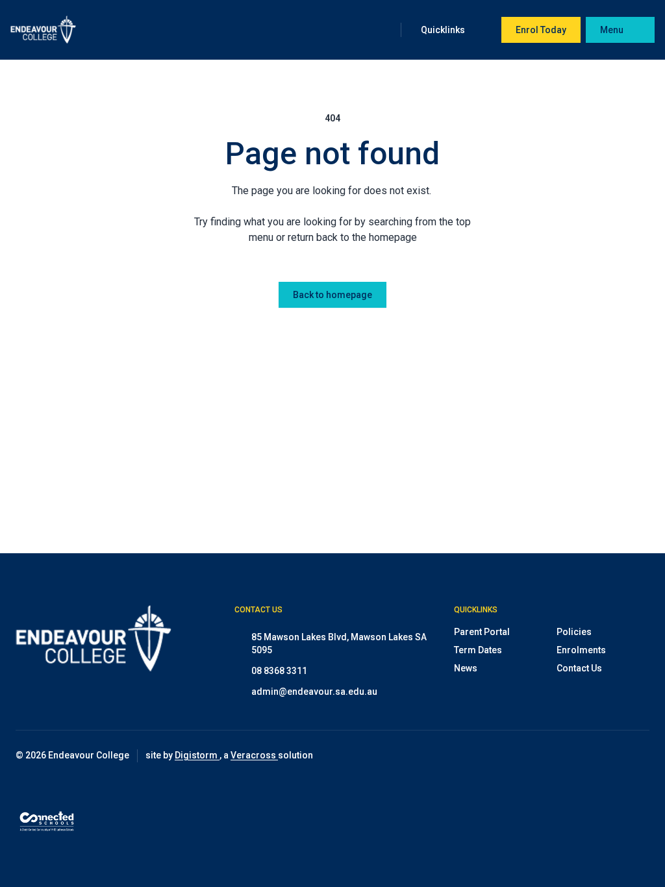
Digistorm (197, 755)
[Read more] (574, 756)
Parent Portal (482, 632)
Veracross (254, 755)
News (465, 668)
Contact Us (579, 668)
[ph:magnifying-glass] (382, 30)
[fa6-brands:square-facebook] (607, 756)
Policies (574, 632)
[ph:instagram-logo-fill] (574, 756)
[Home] (43, 30)
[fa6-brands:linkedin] (639, 756)
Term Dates (478, 650)
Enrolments (581, 650)
